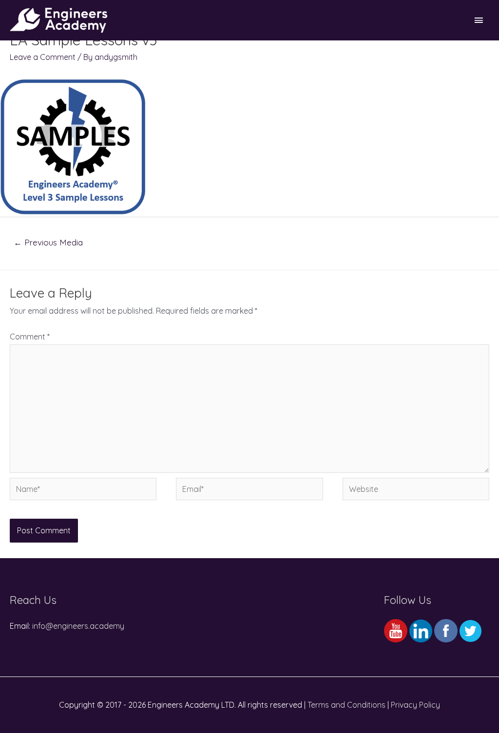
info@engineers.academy (78, 626)
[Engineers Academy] (58, 20)
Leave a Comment (43, 57)
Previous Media (48, 242)
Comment (30, 336)
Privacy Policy (415, 705)
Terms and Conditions (346, 705)
